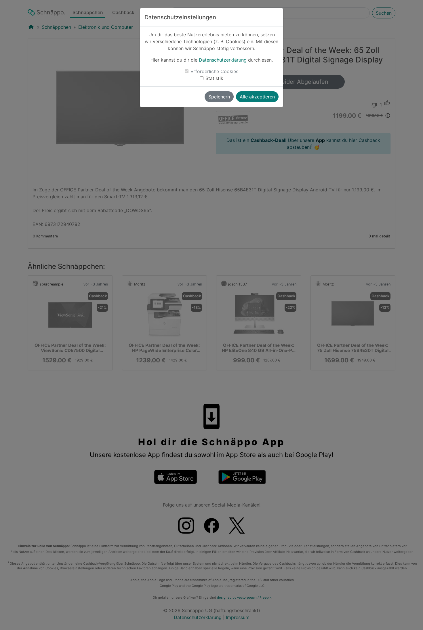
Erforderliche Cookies (214, 71)
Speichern (219, 97)
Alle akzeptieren (257, 97)
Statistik (214, 78)
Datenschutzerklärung (223, 60)
